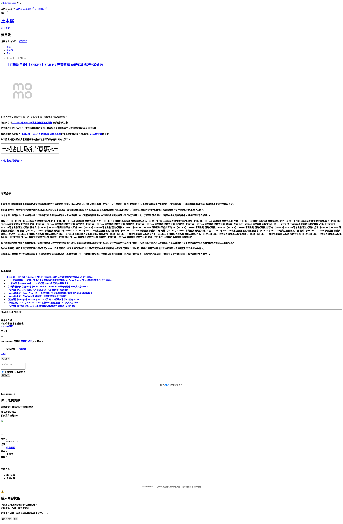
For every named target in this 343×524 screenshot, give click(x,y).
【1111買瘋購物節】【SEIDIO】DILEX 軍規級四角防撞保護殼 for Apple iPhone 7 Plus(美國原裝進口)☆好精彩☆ (59, 280)
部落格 (9, 50)
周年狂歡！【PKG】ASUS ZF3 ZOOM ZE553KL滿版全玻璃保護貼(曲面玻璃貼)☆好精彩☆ (49, 277)
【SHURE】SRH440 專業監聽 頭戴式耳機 (32, 122)
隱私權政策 (186, 487)
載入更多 (5, 359)
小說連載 (22, 349)
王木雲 (7, 20)
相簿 (8, 47)
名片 (8, 53)
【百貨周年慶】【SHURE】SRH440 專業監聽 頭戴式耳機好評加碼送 (54, 64)
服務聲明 (197, 487)
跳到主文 (5, 28)
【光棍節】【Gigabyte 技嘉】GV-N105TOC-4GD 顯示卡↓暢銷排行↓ (37, 290)
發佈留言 (5, 375)
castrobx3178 (7, 326)
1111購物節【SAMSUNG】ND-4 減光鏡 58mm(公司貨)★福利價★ (37, 283)
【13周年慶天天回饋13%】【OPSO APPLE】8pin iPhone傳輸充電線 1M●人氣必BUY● (47, 286)
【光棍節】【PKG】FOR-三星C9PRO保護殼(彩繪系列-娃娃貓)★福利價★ (41, 306)
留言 (30, 341)
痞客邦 (24, 341)
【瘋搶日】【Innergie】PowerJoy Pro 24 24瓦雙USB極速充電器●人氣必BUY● (42, 299)
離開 (15, 519)
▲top (3, 353)
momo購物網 (96, 134)
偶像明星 (23, 41)
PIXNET (151, 487)
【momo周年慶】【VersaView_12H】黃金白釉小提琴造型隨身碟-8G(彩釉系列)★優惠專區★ (49, 293)
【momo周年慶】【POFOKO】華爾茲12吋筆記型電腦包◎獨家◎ (36, 296)
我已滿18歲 (6, 519)
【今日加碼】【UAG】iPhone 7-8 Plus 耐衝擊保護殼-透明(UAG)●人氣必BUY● (43, 303)
